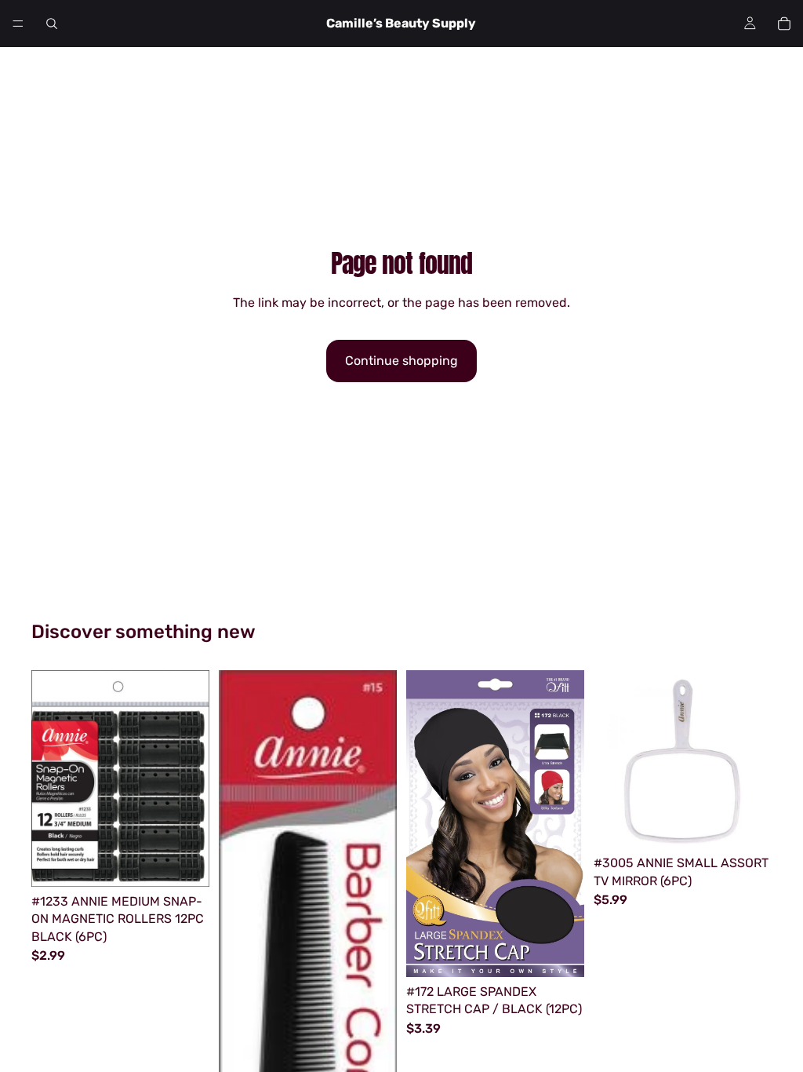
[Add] (185, 862)
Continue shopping (401, 360)
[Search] (52, 23)
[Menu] (18, 23)
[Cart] (784, 23)
